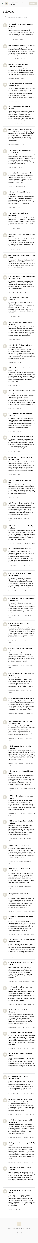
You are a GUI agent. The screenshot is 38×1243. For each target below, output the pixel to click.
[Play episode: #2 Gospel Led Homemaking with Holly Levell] (5, 1144)
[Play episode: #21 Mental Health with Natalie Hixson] (5, 699)
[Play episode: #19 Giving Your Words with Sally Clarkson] (5, 747)
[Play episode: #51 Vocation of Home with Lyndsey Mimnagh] (5, 25)
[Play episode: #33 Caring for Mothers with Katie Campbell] (5, 415)
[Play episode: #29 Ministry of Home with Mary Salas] (5, 504)
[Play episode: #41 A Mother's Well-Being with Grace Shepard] (5, 235)
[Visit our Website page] (21, 1233)
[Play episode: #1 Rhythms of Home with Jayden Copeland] (5, 1168)
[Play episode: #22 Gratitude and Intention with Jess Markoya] (5, 674)
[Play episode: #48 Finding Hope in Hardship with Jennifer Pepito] (5, 85)
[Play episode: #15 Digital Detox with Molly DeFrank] (5, 847)
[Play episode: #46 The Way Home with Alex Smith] (5, 130)
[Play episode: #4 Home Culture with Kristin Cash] (5, 1100)
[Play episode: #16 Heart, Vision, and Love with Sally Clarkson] (5, 822)
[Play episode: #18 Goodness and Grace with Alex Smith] (5, 772)
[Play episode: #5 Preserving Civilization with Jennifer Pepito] (5, 1077)
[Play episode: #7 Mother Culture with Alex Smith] (5, 1034)
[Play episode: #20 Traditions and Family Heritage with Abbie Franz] (5, 722)
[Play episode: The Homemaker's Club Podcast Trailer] (5, 1191)
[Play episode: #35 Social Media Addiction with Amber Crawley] (5, 369)
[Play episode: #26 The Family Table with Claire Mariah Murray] (5, 574)
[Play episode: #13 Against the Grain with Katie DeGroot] (5, 895)
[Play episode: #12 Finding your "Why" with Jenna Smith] (5, 918)
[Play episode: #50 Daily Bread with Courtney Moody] (5, 46)
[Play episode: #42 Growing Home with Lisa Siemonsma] (5, 214)
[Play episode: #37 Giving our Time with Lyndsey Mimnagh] (5, 323)
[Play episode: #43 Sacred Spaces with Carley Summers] (5, 193)
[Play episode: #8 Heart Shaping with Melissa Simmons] (5, 1011)
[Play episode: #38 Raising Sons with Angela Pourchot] (5, 298)
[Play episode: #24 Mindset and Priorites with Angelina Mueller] (5, 624)
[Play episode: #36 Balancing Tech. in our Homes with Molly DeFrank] (5, 346)
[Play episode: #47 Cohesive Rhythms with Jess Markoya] (5, 107)
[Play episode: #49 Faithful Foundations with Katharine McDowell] (5, 65)
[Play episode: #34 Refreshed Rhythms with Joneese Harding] (5, 392)
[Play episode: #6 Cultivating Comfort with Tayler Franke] (5, 1054)
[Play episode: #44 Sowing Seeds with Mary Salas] (5, 174)
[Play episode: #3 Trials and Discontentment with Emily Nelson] (5, 1121)
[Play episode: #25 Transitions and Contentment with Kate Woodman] (5, 599)
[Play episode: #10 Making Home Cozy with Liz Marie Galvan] (5, 963)
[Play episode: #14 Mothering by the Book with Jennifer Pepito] (5, 870)
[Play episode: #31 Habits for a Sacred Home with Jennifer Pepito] (5, 458)
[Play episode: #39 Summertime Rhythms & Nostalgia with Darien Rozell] (5, 277)
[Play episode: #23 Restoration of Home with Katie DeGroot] (5, 649)
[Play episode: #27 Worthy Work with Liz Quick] (5, 550)
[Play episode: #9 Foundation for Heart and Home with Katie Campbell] (5, 988)
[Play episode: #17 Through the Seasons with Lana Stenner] (5, 797)
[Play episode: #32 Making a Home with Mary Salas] (5, 437)
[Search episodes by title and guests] (5, 17)
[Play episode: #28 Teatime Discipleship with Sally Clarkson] (5, 527)
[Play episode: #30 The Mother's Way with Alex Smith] (5, 481)
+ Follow (32, 3)
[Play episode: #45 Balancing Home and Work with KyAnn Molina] (5, 151)
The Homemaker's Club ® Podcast (16, 3)
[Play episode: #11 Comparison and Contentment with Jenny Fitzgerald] (5, 940)
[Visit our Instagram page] (17, 1233)
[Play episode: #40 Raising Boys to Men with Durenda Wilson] (5, 256)
